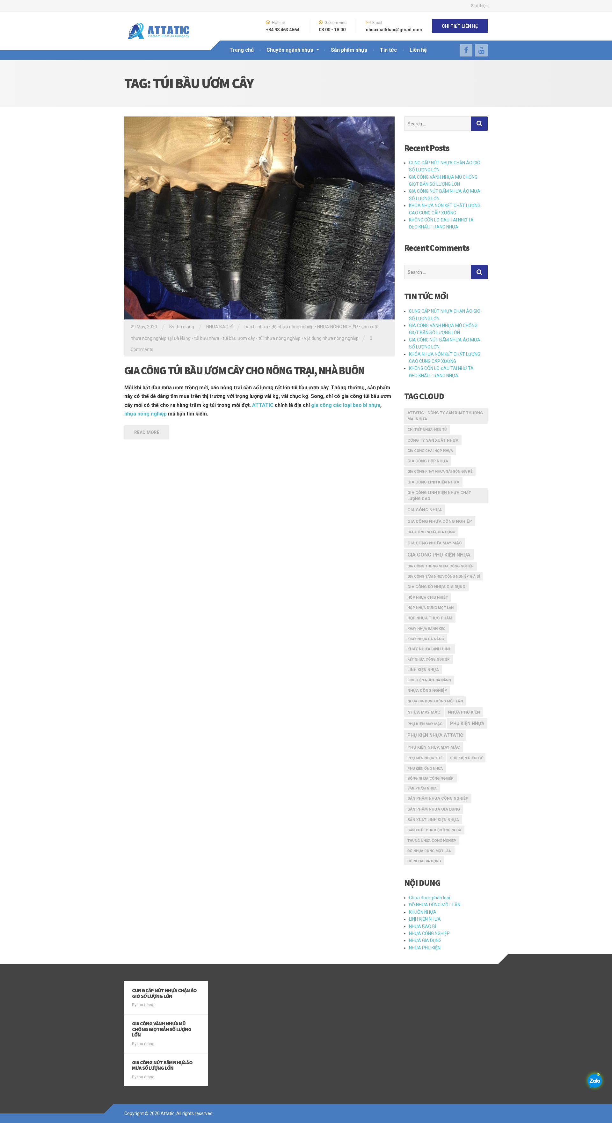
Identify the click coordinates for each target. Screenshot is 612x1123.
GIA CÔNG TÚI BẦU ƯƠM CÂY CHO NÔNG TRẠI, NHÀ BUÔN (244, 370)
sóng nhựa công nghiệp (430, 778)
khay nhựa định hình (429, 649)
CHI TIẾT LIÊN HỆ (460, 26)
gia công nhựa (424, 509)
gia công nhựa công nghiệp (439, 521)
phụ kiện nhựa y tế (424, 758)
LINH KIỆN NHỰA (425, 919)
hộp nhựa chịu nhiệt (427, 597)
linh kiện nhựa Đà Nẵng (429, 680)
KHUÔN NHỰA (422, 912)
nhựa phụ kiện (464, 712)
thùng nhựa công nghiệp (431, 840)
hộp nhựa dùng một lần (430, 608)
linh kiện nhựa (423, 670)
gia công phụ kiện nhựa (438, 555)
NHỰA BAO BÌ (219, 326)
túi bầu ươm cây (239, 338)
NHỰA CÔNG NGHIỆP (429, 933)
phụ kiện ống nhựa (425, 768)
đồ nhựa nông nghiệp (293, 326)
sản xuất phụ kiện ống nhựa (434, 830)
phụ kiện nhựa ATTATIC (435, 735)
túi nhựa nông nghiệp (280, 338)
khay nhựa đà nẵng (425, 639)
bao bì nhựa (256, 326)
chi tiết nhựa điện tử (427, 430)
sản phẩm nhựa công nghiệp (437, 798)
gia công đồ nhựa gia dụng (436, 586)
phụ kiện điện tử (466, 758)
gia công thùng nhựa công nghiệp (440, 566)
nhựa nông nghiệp (145, 414)
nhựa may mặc (424, 712)
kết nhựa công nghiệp (428, 659)
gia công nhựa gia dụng (431, 532)
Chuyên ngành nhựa (289, 50)
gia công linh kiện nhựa (433, 482)
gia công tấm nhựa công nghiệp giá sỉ (443, 576)
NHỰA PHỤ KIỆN (425, 947)
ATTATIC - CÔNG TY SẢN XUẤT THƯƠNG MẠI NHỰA (445, 416)
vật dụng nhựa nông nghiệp (331, 338)
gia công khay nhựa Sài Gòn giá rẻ (439, 471)
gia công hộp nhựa (427, 461)
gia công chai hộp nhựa (430, 451)
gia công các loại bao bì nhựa (345, 405)
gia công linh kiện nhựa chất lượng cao (439, 495)
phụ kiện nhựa (467, 723)
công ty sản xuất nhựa (432, 440)
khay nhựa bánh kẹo (426, 628)
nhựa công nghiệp (427, 690)
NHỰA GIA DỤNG (425, 940)
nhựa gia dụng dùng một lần (435, 701)
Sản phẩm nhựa (349, 50)
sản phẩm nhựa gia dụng (433, 809)
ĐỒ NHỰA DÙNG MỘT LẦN (434, 904)
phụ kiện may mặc (425, 724)
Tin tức (388, 50)
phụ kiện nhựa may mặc (433, 747)
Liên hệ (418, 50)
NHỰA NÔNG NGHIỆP (337, 326)
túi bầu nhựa (206, 338)
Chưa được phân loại (429, 897)
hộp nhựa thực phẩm (429, 618)
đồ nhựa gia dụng (424, 861)
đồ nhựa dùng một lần (429, 851)
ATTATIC (262, 405)
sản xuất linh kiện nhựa (433, 820)
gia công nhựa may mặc (434, 543)
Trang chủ (241, 50)
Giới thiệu (479, 5)
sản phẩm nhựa (422, 788)
